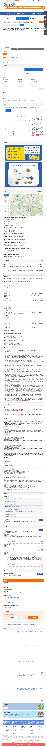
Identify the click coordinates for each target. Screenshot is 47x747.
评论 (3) (17, 25)
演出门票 (39, 13)
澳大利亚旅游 (41, 737)
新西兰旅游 (24, 13)
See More (6, 47)
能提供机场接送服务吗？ (11, 501)
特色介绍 (14, 22)
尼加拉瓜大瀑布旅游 (6, 740)
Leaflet (36, 215)
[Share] (34, 30)
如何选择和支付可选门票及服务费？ (13, 509)
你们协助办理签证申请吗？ (11, 516)
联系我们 (8, 432)
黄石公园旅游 (12, 740)
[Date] (10, 589)
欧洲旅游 (19, 13)
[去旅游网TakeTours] (9, 4)
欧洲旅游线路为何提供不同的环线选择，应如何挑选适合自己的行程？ (20, 511)
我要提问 (40, 520)
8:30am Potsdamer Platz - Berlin (13, 597)
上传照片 (40, 573)
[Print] (35, 30)
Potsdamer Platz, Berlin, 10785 (16, 266)
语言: (4, 60)
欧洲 (8, 15)
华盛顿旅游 (24, 736)
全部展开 (41, 191)
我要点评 (40, 529)
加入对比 (41, 30)
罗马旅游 (22, 737)
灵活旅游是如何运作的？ (11, 514)
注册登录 (6, 727)
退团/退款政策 (6, 25)
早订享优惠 (31, 731)
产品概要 (4, 77)
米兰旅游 (18, 737)
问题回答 (12, 25)
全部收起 (37, 191)
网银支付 (14, 727)
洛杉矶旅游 (20, 736)
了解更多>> (6, 708)
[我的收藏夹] (34, 0)
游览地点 (4, 98)
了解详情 (17, 605)
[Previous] (13, 40)
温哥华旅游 (7, 737)
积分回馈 (31, 729)
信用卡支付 (15, 729)
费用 (31, 22)
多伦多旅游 (11, 737)
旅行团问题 (7, 729)
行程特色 (4, 92)
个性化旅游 (31, 733)
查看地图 (41, 260)
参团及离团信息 (26, 22)
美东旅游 (4, 736)
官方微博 (39, 730)
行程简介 (19, 22)
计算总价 (14, 617)
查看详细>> (6, 716)
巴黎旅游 (15, 737)
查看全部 (41, 88)
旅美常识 (6, 730)
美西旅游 (7, 736)
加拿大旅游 (13, 13)
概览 (4, 22)
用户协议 (18, 742)
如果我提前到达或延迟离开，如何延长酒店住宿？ (16, 504)
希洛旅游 (31, 740)
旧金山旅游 (33, 736)
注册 (13, 0)
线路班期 (5, 65)
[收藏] (37, 30)
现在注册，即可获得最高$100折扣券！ (23, 744)
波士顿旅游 (37, 736)
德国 (10, 15)
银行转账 (14, 731)
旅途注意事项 (7, 731)
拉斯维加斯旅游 (15, 736)
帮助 (40, 0)
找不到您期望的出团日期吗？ (9, 138)
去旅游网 (4, 15)
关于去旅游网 (40, 727)
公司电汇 (14, 733)
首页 (4, 13)
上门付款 (14, 730)
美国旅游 (8, 13)
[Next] (41, 40)
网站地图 (33, 742)
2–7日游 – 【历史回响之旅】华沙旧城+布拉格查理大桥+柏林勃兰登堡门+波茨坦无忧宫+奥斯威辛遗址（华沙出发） (30, 675)
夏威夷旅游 (28, 736)
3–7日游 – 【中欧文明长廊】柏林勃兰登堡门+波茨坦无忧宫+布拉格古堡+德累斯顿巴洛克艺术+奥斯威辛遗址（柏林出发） (30, 646)
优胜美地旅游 (23, 740)
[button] (6, 33)
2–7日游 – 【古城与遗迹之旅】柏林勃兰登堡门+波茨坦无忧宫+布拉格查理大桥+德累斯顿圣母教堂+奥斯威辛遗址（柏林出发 (30, 661)
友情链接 (28, 742)
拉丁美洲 (29, 13)
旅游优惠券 (31, 730)
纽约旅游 (11, 736)
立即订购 (41, 22)
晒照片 (22, 25)
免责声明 (23, 742)
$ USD (43, 0)
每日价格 (9, 22)
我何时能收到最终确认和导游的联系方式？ (15, 506)
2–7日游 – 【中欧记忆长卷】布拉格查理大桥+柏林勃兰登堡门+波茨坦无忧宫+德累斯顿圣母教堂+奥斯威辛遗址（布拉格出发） (30, 632)
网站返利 (31, 727)
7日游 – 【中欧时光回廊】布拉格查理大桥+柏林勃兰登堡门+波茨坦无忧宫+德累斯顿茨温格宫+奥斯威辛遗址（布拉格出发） (30, 689)
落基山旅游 (28, 740)
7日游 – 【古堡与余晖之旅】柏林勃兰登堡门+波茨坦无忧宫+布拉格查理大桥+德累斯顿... (19, 624)
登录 (10, 0)
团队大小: (4, 62)
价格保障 (22, 729)
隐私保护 (13, 742)
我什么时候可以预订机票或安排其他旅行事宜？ (15, 498)
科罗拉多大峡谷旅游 (18, 740)
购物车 (31, 0)
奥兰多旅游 (41, 736)
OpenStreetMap (39, 215)
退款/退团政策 (23, 727)
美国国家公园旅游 (36, 740)
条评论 (10, 57)
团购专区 (34, 13)
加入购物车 (33, 617)
